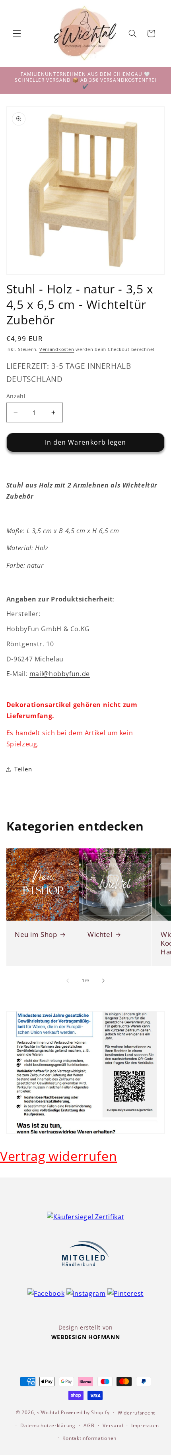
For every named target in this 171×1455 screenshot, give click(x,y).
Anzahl (16, 396)
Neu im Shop (36, 934)
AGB (89, 1425)
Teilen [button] (23, 769)
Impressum (145, 1425)
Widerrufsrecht (136, 1413)
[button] (17, 33)
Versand (113, 1425)
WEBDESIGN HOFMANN (85, 1337)
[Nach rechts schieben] (103, 980)
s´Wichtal (48, 1412)
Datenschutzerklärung (48, 1425)
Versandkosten (56, 349)
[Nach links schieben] (67, 980)
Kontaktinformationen (89, 1438)
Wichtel (99, 934)
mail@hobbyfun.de (59, 673)
